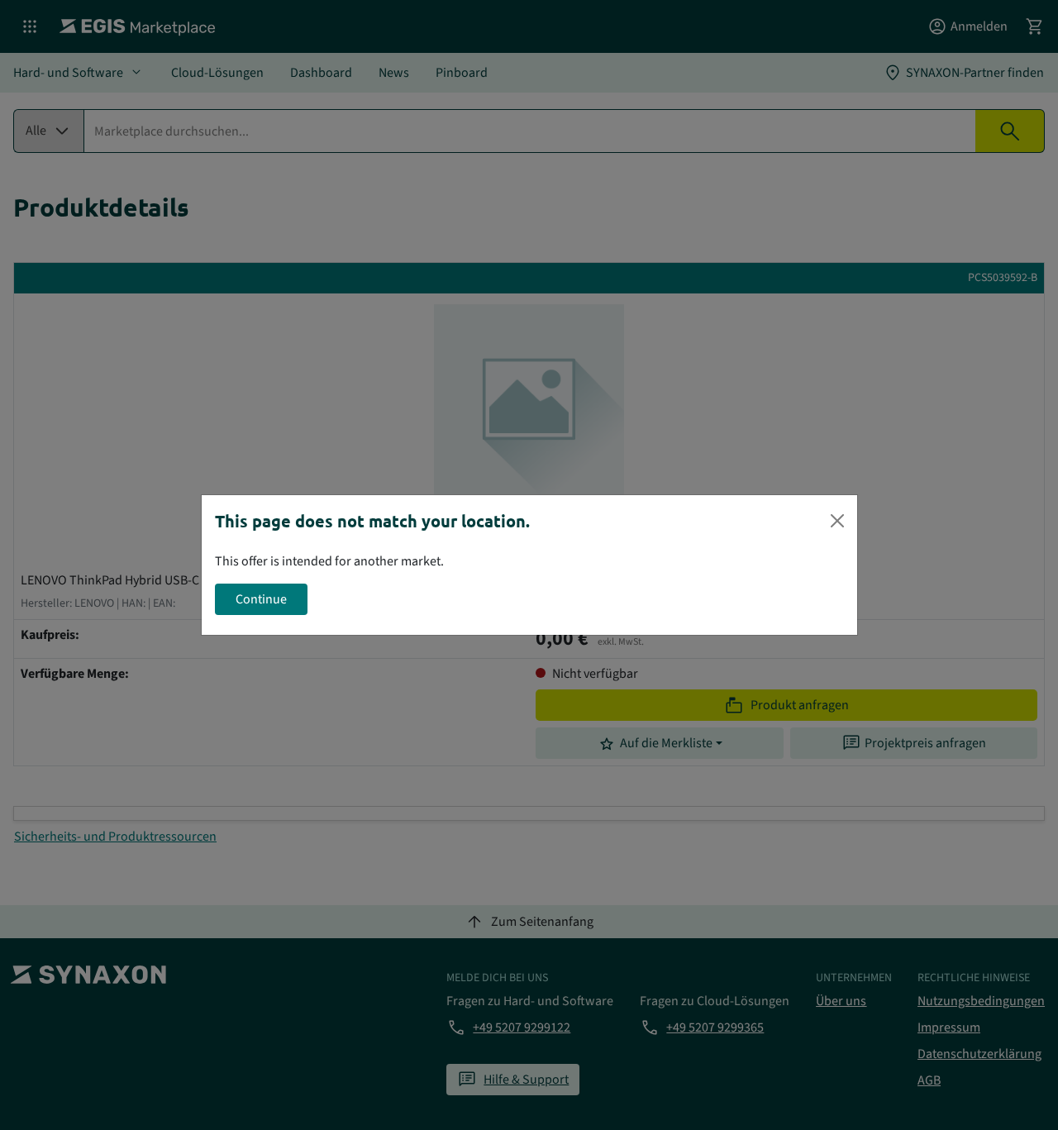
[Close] (837, 521)
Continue (261, 599)
